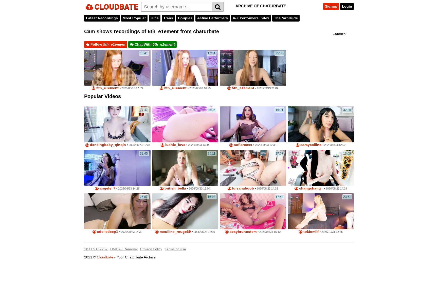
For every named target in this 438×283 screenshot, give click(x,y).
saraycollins (310, 145)
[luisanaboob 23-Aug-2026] (253, 168)
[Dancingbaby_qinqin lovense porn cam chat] (117, 124)
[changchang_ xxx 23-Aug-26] (321, 168)
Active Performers (212, 18)
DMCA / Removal (124, 249)
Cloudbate (105, 257)
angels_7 (107, 188)
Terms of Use (175, 249)
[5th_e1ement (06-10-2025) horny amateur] (117, 68)
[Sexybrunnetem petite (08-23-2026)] (253, 211)
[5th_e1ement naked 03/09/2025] (253, 68)
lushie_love (174, 145)
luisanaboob (242, 188)
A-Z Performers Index (251, 18)
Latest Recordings (102, 18)
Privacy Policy (151, 249)
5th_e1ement (107, 88)
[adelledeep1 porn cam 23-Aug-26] (117, 211)
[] (218, 7)
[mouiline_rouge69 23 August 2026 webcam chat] (185, 211)
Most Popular (134, 18)
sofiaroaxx (242, 145)
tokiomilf (310, 232)
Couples (185, 18)
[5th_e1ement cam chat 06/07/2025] (185, 68)
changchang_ (310, 188)
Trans (168, 18)
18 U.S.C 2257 (96, 249)
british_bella (174, 188)
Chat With (154, 44)
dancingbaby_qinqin (107, 145)
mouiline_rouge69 (175, 232)
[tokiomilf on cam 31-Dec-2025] (321, 211)
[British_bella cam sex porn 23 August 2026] (185, 168)
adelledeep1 (107, 232)
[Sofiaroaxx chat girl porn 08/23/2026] (253, 124)
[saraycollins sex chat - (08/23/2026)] (321, 124)
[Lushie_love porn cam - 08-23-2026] (185, 124)
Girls (155, 18)
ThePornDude (286, 18)
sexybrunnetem (243, 232)
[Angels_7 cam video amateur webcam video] (117, 168)
